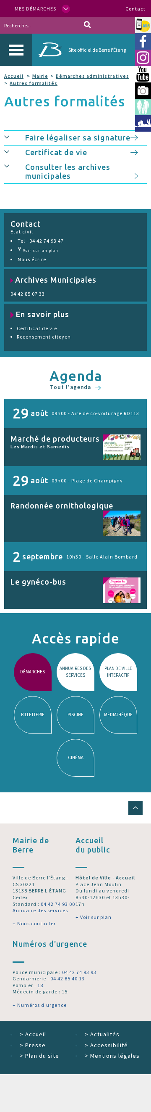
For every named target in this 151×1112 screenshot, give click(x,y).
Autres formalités (33, 83)
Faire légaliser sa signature (77, 137)
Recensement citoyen (44, 337)
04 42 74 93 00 (58, 904)
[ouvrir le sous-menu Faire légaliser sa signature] (14, 136)
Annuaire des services (40, 910)
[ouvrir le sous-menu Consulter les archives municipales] (14, 166)
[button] (135, 808)
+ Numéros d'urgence (40, 1005)
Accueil (13, 76)
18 (40, 985)
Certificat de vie (56, 152)
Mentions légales (112, 1055)
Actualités (102, 1034)
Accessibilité (106, 1045)
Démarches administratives (92, 76)
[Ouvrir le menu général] (16, 50)
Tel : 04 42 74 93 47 (41, 241)
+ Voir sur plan (94, 917)
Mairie (40, 76)
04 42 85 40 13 (67, 978)
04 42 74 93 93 (79, 972)
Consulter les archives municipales (67, 171)
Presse (33, 1045)
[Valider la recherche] (87, 25)
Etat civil (21, 231)
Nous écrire (32, 259)
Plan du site (39, 1055)
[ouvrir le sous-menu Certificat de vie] (14, 151)
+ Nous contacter (34, 923)
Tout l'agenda (71, 387)
